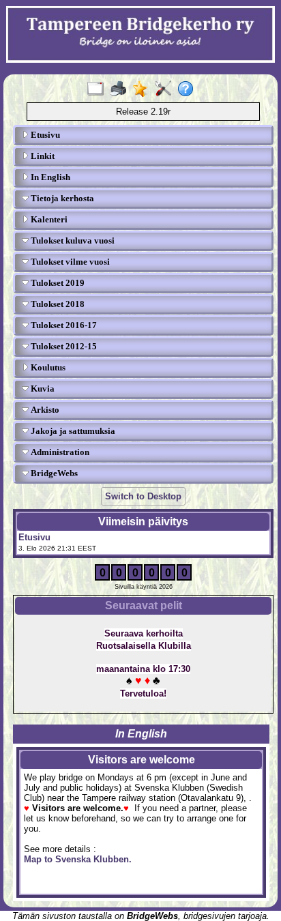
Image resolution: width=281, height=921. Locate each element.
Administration (59, 452)
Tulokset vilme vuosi (69, 262)
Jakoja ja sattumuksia (72, 431)
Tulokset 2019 (57, 283)
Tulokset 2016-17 (63, 325)
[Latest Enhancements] (143, 89)
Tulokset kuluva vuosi (72, 240)
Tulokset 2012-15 (63, 346)
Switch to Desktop (143, 496)
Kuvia (42, 388)
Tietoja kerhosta (61, 198)
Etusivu (44, 135)
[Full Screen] (98, 89)
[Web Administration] (166, 89)
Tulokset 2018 (57, 304)
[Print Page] (121, 89)
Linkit (42, 156)
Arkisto (44, 410)
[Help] (188, 89)
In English (49, 177)
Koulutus (47, 367)
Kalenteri (48, 219)
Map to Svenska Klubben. (78, 859)
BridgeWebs (53, 473)
